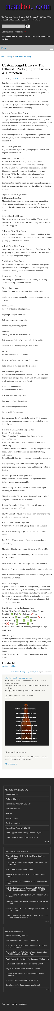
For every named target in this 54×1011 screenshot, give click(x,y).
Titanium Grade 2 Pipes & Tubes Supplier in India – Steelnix (25, 974)
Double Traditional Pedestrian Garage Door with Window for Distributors (27, 909)
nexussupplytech (12, 818)
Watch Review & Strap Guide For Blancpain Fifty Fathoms (27, 959)
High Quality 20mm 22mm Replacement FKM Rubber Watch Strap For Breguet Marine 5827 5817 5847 (26, 889)
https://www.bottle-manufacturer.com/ (18, 678)
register (35, 672)
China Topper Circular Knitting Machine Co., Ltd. (24, 832)
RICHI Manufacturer (13, 823)
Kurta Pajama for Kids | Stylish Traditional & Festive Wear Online (27, 902)
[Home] (27, 7)
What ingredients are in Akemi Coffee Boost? (22, 940)
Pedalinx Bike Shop (13, 799)
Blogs (10, 56)
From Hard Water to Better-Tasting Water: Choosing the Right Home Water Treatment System (26, 953)
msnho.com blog (9, 666)
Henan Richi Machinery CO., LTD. (18, 804)
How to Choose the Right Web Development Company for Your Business (26, 946)
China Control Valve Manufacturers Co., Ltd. (22, 837)
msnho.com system (19, 1004)
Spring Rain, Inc (12, 794)
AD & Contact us (11, 764)
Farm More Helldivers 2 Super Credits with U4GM (24, 964)
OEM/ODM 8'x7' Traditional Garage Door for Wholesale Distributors (26, 863)
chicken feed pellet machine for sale (19, 869)
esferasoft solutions (13, 808)
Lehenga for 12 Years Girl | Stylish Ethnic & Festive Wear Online (27, 896)
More (47, 841)
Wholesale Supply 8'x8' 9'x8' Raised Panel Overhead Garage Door (25, 857)
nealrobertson (15, 79)
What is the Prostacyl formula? (17, 935)
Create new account (16, 32)
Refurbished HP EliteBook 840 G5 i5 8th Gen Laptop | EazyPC (26, 875)
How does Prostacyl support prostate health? (22, 980)
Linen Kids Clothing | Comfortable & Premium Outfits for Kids (26, 882)
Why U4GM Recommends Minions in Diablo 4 (23, 968)
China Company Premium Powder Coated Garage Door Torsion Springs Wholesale (27, 916)
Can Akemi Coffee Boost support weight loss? (23, 985)
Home (3, 56)
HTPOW (9, 813)
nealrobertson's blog (23, 56)
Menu (3, 48)
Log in (4, 32)
